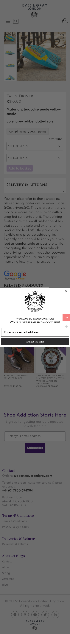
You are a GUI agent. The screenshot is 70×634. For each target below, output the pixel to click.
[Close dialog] (66, 291)
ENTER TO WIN (35, 341)
